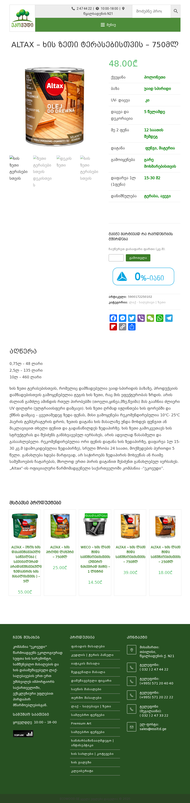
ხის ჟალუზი (81, 762)
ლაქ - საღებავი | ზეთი (147, 302)
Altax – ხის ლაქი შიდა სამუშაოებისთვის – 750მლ (131, 554)
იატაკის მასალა (85, 663)
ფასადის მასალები (88, 646)
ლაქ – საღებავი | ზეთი (91, 706)
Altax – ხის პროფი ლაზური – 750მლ (60, 552)
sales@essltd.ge (153, 729)
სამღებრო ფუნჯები (88, 715)
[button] (111, 25)
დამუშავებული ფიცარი (91, 680)
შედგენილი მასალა (88, 672)
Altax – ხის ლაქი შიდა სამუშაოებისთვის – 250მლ (166, 554)
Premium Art (81, 723)
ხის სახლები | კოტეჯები (92, 754)
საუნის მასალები (86, 689)
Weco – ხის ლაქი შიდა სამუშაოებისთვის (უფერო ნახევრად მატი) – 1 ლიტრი (95, 559)
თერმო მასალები (86, 697)
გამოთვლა (138, 258)
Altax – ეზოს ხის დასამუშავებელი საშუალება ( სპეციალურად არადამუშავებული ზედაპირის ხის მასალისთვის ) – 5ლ (26, 564)
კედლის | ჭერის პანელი (92, 655)
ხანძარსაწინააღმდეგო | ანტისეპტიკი (92, 743)
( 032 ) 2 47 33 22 (154, 715)
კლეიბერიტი (82, 771)
